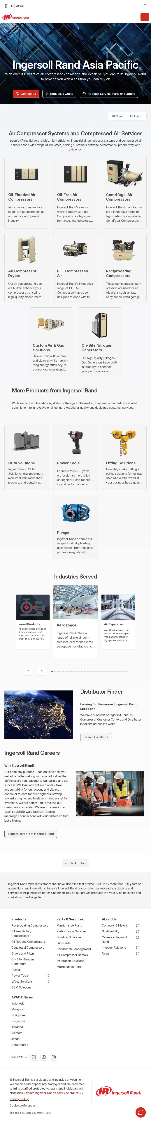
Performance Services (71, 931)
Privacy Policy (19, 1099)
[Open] (145, 17)
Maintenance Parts (69, 967)
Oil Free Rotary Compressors (21, 933)
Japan (15, 1039)
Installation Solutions (70, 961)
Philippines (18, 1015)
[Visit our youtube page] (43, 1057)
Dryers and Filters (23, 953)
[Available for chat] (141, 1112)
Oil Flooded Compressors (28, 941)
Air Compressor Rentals (72, 955)
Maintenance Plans (69, 925)
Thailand (17, 1027)
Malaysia (17, 1009)
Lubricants (63, 943)
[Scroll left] (28, 671)
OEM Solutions (21, 987)
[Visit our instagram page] (53, 1057)
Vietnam (16, 1033)
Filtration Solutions (69, 937)
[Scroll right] (42, 671)
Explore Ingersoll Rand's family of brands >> (53, 1093)
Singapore (18, 1021)
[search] (145, 6)
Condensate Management (74, 949)
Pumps (16, 970)
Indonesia (17, 1003)
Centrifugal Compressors (27, 947)
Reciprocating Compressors (29, 925)
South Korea (19, 1045)
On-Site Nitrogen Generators (22, 961)
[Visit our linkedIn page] (33, 1057)
